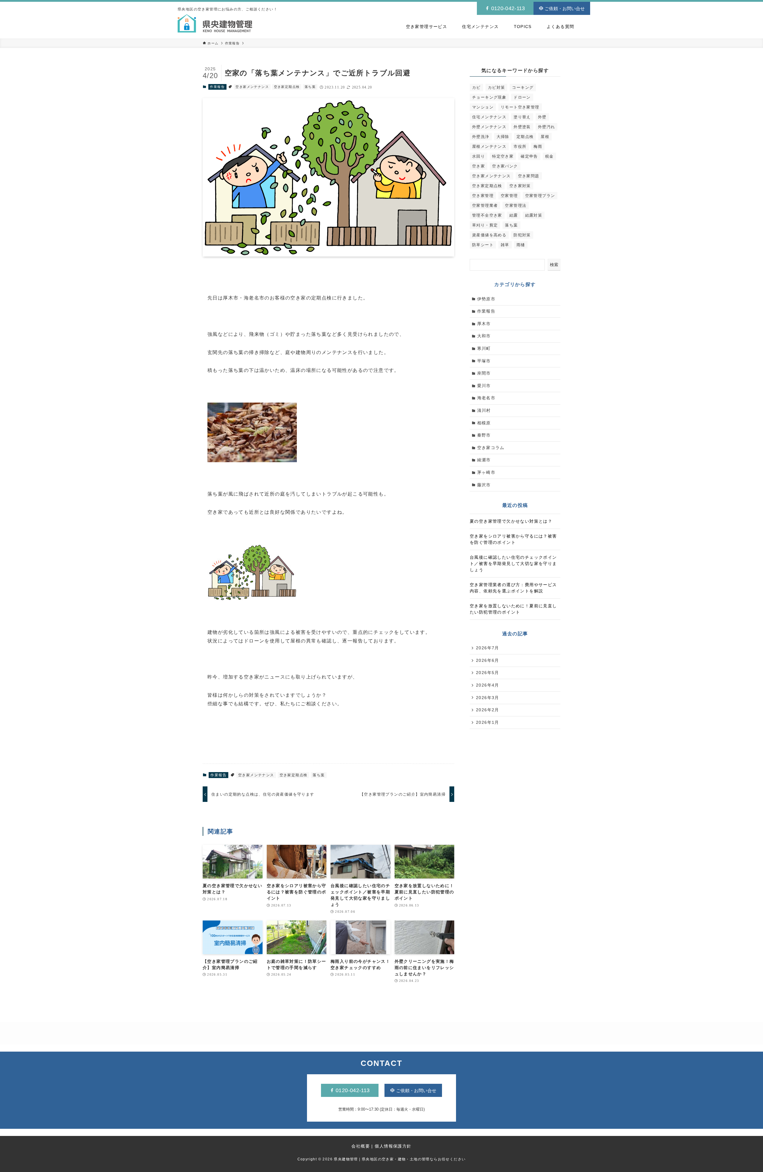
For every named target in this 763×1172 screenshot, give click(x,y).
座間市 (484, 373)
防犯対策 (522, 235)
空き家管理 (483, 195)
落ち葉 (310, 87)
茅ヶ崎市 (486, 472)
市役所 (520, 146)
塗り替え (522, 117)
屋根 (545, 136)
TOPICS (523, 26)
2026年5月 (487, 672)
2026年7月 (487, 647)
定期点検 (525, 136)
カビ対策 (496, 87)
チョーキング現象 (489, 97)
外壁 (542, 117)
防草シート (483, 245)
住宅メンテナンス (480, 26)
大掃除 (503, 136)
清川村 (484, 410)
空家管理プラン (540, 195)
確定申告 (529, 156)
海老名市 (486, 397)
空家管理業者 (485, 205)
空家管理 (509, 195)
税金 (549, 156)
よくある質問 (560, 26)
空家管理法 (515, 205)
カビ (476, 87)
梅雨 (538, 146)
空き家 (478, 166)
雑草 (505, 245)
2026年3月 (487, 697)
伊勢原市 (486, 299)
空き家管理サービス (426, 26)
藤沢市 (484, 484)
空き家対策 (520, 186)
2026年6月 (487, 660)
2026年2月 (487, 709)
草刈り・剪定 (485, 225)
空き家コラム (491, 447)
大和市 (484, 335)
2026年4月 (487, 685)
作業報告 (217, 87)
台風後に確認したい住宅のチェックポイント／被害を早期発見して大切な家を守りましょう (513, 563)
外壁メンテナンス (489, 127)
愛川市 (484, 385)
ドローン (522, 97)
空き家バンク (505, 166)
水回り (478, 156)
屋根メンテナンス (489, 146)
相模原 (484, 422)
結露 (513, 215)
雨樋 (521, 245)
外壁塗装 (522, 127)
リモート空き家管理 (520, 107)
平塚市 (484, 360)
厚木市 (484, 323)
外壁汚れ (546, 127)
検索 (554, 264)
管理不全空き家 (487, 215)
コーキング (523, 87)
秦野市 (484, 435)
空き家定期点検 (287, 87)
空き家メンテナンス (252, 87)
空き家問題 (528, 176)
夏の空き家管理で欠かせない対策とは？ (511, 521)
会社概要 (360, 1146)
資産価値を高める (489, 235)
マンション (483, 107)
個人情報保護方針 (393, 1146)
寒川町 (484, 348)
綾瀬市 (484, 459)
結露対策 (533, 215)
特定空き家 (503, 156)
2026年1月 (487, 722)
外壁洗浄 (480, 136)
